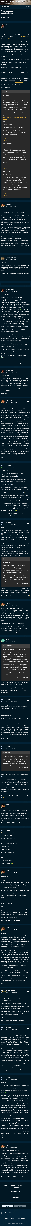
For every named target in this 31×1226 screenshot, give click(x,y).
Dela (8, 1206)
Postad (11, 27)
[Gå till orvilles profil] (3, 700)
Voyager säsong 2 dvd (23, 36)
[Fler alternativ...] (28, 26)
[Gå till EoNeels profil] (3, 831)
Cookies (20, 1220)
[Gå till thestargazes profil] (3, 26)
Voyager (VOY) (12, 19)
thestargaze (6, 17)
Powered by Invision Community (15, 1223)
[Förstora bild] (22, 309)
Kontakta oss (12, 1220)
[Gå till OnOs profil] (3, 640)
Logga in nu (15, 1197)
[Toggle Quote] (3, 91)
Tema (12, 1218)
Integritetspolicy (20, 1218)
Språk (6, 1218)
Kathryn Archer (7, 38)
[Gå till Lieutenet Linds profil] (3, 991)
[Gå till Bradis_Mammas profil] (3, 258)
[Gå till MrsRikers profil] (3, 466)
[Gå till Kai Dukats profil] (3, 205)
